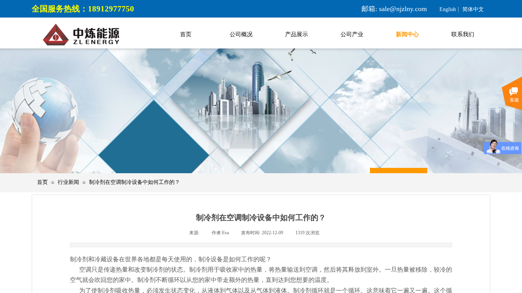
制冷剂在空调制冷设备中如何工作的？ (134, 182)
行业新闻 (68, 182)
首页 (42, 182)
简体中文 (473, 9)
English (447, 9)
